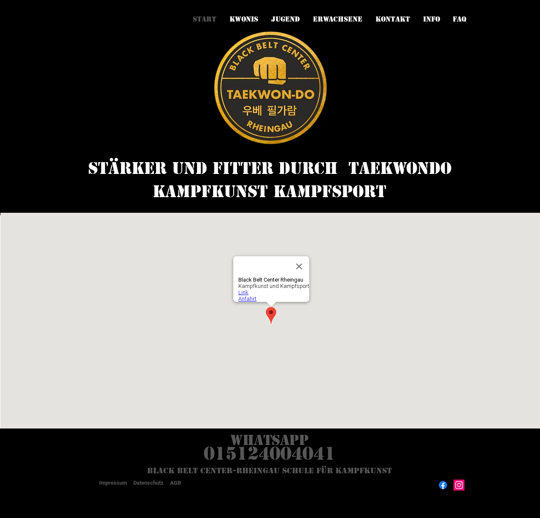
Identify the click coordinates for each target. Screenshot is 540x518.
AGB (175, 483)
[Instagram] (459, 485)
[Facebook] (442, 485)
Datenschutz (148, 483)
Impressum (113, 483)
